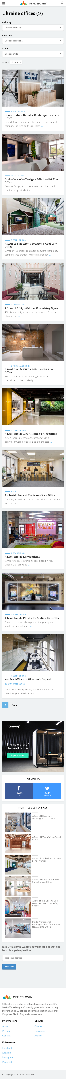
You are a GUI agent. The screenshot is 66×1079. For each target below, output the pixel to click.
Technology (18, 240)
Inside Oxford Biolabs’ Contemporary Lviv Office (32, 117)
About (5, 1026)
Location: (7, 35)
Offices (38, 1026)
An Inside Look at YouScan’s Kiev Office (30, 495)
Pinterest (7, 1061)
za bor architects (15, 683)
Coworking (18, 304)
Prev (14, 705)
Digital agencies (21, 366)
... (42, 126)
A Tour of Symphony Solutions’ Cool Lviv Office (31, 245)
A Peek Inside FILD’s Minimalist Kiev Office (29, 371)
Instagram (7, 1057)
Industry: (7, 22)
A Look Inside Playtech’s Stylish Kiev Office (33, 618)
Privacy (6, 1030)
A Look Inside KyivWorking (22, 556)
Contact (6, 1035)
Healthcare (18, 111)
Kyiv (13, 492)
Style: (5, 48)
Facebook (7, 1048)
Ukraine (15, 62)
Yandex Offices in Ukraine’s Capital (28, 679)
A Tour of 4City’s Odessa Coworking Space (32, 308)
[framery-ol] (33, 746)
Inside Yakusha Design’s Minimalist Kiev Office (32, 181)
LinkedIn (6, 1052)
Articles (39, 1035)
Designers (40, 1030)
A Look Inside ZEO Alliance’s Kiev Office (31, 433)
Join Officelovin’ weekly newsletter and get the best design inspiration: (31, 948)
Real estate (18, 176)
